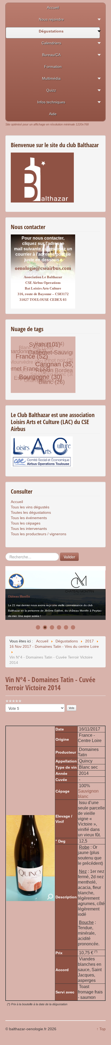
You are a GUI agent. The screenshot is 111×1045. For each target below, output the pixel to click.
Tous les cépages (25, 523)
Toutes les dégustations (31, 512)
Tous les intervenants (29, 528)
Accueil (17, 502)
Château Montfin (19, 593)
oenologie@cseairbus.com (43, 268)
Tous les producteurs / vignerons (38, 534)
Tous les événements (29, 518)
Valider (69, 556)
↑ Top (101, 1029)
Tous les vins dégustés (30, 507)
